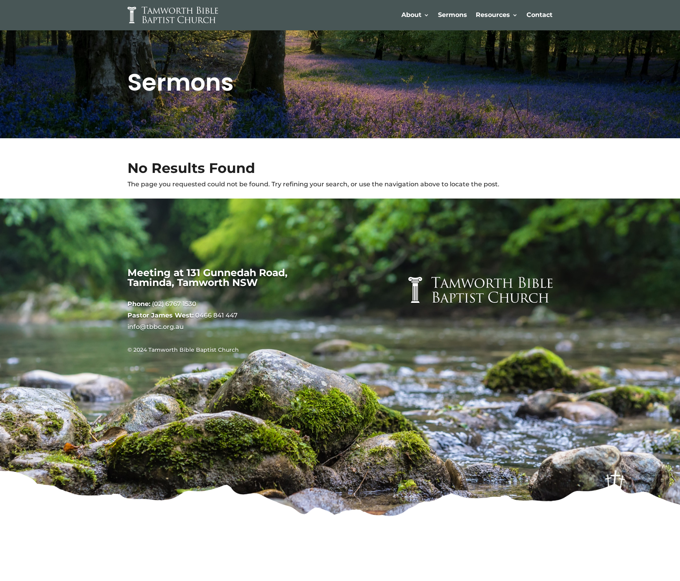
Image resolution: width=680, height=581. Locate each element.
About (411, 15)
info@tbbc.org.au (156, 326)
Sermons (452, 15)
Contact (539, 15)
